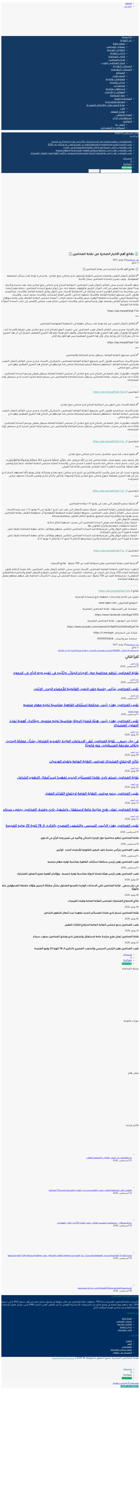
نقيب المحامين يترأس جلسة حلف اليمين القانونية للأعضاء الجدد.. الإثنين (97, 148)
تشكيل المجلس (115, 47)
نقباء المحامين (116, 60)
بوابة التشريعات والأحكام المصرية (105, 105)
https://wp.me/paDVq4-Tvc (109, 551)
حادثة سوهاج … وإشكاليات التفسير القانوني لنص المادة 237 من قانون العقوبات (94, 1223)
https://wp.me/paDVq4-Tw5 (108, 491)
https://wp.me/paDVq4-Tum (109, 392)
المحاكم (120, 73)
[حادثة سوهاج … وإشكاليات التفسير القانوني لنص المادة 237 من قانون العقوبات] (113, 1220)
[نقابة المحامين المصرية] (98, 32)
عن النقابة (126, 40)
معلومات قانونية (115, 79)
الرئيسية (127, 37)
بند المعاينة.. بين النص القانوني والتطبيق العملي (109, 1158)
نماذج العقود (118, 112)
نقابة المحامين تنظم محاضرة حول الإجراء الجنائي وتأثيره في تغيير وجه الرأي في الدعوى (91, 142)
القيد (129, 1344)
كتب (122, 108)
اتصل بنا (120, 125)
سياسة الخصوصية (63, 1358)
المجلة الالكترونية (115, 102)
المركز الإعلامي (124, 115)
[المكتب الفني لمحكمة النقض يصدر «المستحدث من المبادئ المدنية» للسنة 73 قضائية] (113, 1187)
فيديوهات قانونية (115, 89)
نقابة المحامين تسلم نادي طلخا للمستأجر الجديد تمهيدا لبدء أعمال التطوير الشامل (78, 778)
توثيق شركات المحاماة (121, 1350)
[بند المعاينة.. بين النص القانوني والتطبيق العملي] (113, 1155)
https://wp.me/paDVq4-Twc (109, 442)
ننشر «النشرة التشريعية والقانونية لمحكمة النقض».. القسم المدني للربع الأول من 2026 (90, 145)
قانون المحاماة (116, 57)
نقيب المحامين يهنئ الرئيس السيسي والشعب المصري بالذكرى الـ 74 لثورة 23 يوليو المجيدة (72, 826)
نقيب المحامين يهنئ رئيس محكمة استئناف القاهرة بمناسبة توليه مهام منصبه (94, 150)
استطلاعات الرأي (122, 118)
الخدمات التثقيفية (121, 70)
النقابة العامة (133, 712)
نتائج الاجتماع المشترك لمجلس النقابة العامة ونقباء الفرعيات (94, 762)
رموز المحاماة (117, 96)
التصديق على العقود (122, 1353)
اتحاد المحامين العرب (113, 63)
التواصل (127, 121)
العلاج (129, 1341)
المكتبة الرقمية (123, 99)
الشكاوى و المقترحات (113, 128)
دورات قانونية (117, 83)
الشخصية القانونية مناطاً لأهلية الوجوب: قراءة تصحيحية (105, 1288)
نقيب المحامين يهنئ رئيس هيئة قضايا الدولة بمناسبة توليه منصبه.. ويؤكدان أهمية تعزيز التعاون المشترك (81, 153)
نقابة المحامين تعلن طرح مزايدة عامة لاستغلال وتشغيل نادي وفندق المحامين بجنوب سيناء (71, 810)
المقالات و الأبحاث (115, 92)
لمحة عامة (119, 44)
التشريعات (119, 76)
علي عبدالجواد (132, 260)
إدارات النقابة (117, 53)
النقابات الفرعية (116, 50)
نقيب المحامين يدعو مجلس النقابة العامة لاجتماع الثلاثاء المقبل (92, 794)
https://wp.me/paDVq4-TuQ (114, 591)
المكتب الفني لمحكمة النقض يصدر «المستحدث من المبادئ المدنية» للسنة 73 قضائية (90, 1190)
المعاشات (127, 1347)
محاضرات (119, 86)
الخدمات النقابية (122, 66)
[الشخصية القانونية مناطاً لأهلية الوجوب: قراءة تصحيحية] (113, 1285)
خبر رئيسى (134, 664)
